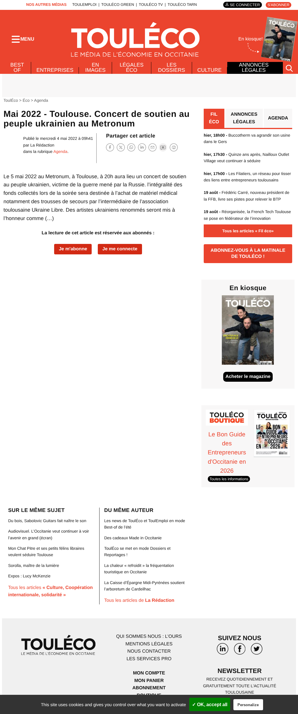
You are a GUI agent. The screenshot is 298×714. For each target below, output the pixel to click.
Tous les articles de (139, 600)
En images (95, 67)
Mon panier (149, 680)
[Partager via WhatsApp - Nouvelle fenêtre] (131, 147)
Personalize (248, 705)
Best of (17, 67)
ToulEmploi (84, 4)
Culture (209, 70)
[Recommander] (152, 147)
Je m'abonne (73, 249)
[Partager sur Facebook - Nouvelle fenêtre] (110, 147)
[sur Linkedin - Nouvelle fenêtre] (222, 651)
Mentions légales (149, 644)
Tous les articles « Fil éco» (248, 231)
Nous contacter (149, 651)
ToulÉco (10, 100)
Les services (149, 658)
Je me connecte (119, 249)
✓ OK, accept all (209, 704)
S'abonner (278, 5)
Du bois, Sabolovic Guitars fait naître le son (47, 520)
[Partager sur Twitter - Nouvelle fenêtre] (121, 147)
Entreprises (54, 70)
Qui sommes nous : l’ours (149, 636)
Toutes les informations (229, 479)
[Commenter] (163, 147)
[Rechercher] (289, 68)
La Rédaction (42, 145)
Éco (26, 100)
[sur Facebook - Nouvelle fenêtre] (239, 651)
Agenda (41, 100)
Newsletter (240, 670)
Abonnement (149, 688)
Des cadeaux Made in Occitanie (133, 538)
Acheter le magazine (248, 376)
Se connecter (245, 5)
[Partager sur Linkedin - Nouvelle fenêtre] (142, 147)
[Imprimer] (174, 147)
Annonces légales (254, 67)
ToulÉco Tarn (182, 4)
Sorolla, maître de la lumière (33, 565)
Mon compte (149, 673)
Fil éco (214, 118)
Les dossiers (171, 67)
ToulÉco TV (151, 4)
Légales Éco (131, 67)
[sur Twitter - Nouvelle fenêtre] (257, 651)
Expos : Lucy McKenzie (29, 576)
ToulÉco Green (117, 4)
